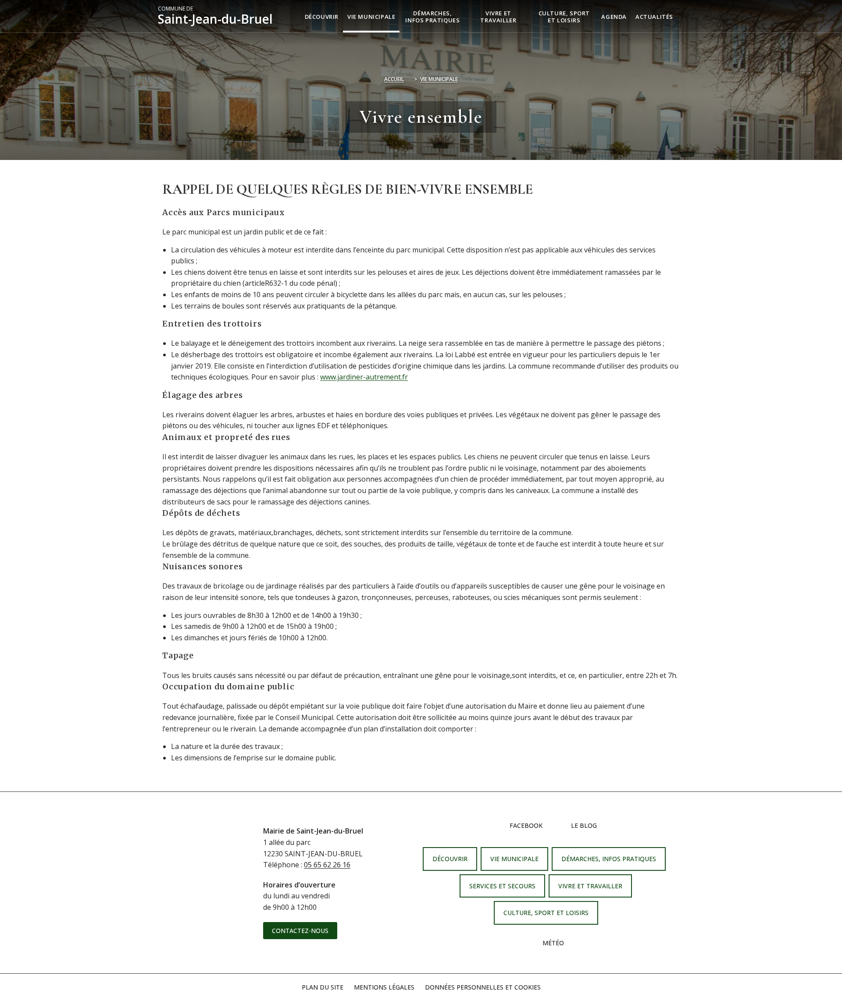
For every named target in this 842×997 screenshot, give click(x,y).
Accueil (394, 79)
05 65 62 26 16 (327, 864)
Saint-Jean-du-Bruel (215, 16)
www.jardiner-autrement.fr (364, 377)
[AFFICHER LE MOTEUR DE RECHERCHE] (684, 16)
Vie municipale (439, 79)
